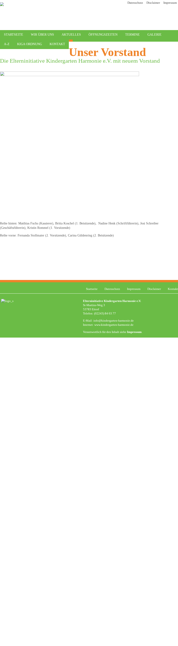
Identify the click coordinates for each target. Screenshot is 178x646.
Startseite (13, 34)
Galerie (154, 34)
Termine (132, 34)
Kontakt (57, 44)
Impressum (170, 2)
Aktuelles (71, 34)
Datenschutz (135, 2)
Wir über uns (42, 34)
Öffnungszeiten (103, 34)
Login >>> (152, 354)
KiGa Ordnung (29, 44)
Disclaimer (153, 2)
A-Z (7, 44)
